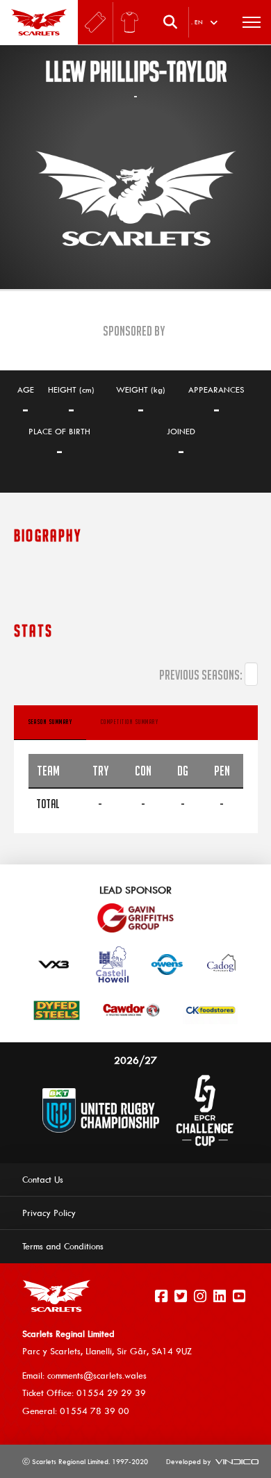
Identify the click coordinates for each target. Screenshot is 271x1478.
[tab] (50, 722)
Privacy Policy (49, 1212)
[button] (173, 22)
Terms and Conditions (63, 1245)
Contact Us (42, 1179)
